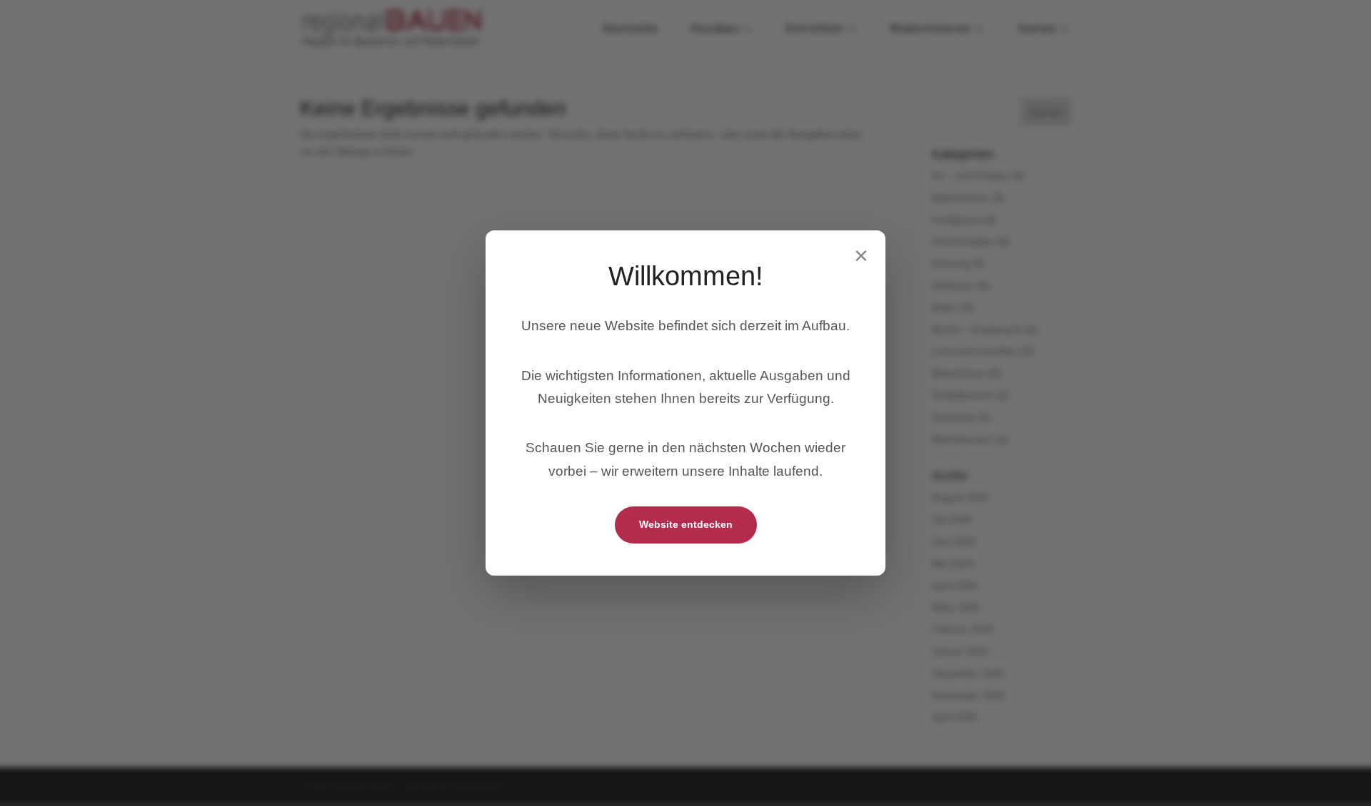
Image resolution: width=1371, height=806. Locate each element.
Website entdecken (686, 524)
